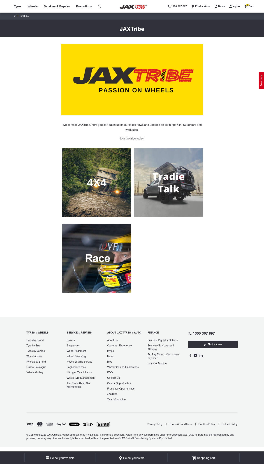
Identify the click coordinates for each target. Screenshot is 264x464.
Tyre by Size (33, 345)
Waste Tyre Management (81, 377)
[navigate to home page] (136, 7)
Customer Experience (119, 345)
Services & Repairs (57, 6)
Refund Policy (229, 424)
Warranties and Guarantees (123, 367)
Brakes (71, 340)
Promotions (84, 6)
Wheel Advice (34, 356)
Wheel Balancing (76, 356)
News (110, 356)
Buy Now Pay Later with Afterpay (161, 347)
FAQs (110, 372)
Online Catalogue (36, 367)
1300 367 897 (204, 333)
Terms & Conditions (180, 424)
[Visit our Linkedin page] (201, 355)
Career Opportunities (119, 383)
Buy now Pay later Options (163, 340)
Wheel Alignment (76, 351)
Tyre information (116, 399)
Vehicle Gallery (34, 372)
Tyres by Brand (35, 340)
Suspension (73, 345)
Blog (109, 361)
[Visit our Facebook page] (190, 355)
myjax (110, 351)
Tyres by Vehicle (35, 351)
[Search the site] (99, 6)
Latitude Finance (157, 363)
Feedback (261, 80)
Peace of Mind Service (79, 361)
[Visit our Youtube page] (195, 355)
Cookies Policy (206, 424)
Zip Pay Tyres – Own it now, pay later (163, 356)
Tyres (18, 6)
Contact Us (113, 377)
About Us (112, 340)
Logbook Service (76, 367)
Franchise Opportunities (121, 388)
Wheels (33, 6)
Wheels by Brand (36, 361)
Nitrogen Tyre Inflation (79, 372)
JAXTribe (112, 394)
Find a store (215, 344)
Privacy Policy (155, 424)
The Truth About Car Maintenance (78, 384)
